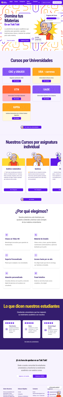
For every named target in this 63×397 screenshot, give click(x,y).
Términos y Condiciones (23, 396)
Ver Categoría (13, 189)
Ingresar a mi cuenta (46, 2)
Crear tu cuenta (11, 40)
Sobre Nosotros (29, 2)
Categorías (22, 1)
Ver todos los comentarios (31, 341)
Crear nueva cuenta (57, 2)
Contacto (35, 1)
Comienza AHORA (39, 376)
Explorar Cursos (25, 40)
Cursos (16, 1)
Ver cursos (16, 81)
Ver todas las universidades (31, 127)
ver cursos (31, 199)
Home (11, 1)
